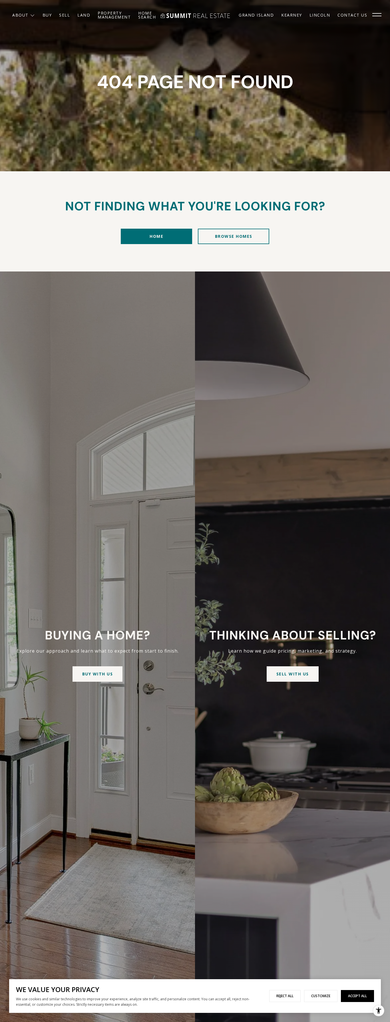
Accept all (357, 995)
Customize (320, 995)
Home (156, 236)
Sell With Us (292, 674)
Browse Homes (233, 236)
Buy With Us (97, 674)
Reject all (284, 995)
